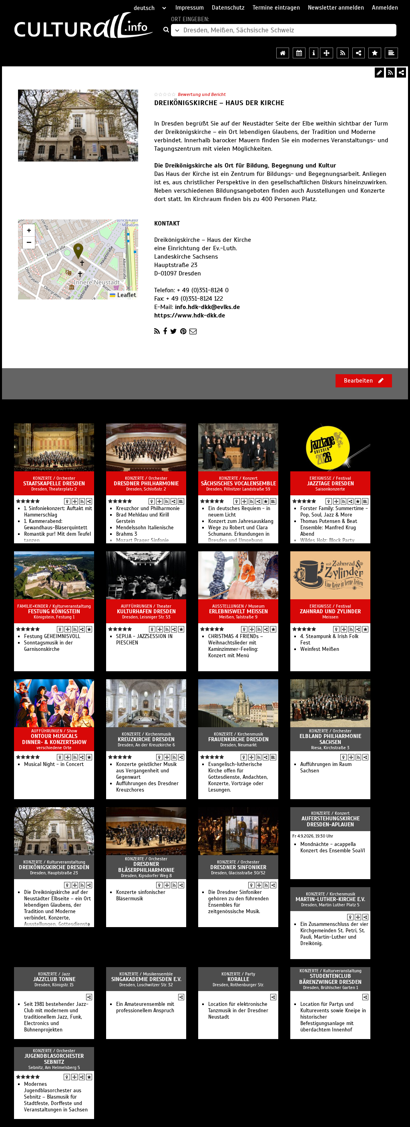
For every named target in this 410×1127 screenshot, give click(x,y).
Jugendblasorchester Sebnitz (54, 1059)
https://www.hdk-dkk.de (189, 315)
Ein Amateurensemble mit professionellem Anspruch (145, 1007)
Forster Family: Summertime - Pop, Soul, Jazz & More (334, 511)
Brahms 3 (126, 534)
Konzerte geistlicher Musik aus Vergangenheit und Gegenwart (146, 770)
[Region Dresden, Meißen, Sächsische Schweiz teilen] (358, 53)
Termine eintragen (276, 7)
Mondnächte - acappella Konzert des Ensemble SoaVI (332, 847)
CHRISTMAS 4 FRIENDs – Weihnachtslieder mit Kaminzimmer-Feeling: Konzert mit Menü (235, 646)
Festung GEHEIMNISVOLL (52, 636)
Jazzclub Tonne (54, 979)
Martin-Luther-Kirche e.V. (330, 899)
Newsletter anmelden (336, 7)
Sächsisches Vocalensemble (238, 484)
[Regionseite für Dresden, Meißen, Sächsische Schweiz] (282, 53)
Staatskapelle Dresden (54, 484)
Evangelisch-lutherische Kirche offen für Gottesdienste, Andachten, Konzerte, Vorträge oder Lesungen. (238, 777)
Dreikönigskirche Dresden (54, 867)
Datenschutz (228, 7)
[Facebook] (165, 331)
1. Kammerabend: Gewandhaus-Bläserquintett (55, 524)
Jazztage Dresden (330, 484)
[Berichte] (181, 501)
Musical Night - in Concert (54, 764)
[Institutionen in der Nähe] (75, 501)
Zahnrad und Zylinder (330, 611)
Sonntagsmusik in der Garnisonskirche (48, 646)
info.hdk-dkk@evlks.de (207, 307)
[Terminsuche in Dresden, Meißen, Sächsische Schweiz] (299, 53)
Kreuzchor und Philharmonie (148, 508)
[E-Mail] (193, 331)
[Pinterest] (183, 331)
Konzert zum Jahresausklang (240, 521)
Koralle (238, 979)
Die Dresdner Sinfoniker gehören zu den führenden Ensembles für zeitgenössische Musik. (238, 902)
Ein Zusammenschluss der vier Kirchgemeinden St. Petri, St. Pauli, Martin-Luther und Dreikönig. (334, 934)
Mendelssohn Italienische (145, 528)
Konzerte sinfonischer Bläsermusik (140, 895)
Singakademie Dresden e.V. (146, 979)
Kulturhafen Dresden (146, 611)
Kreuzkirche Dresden (146, 739)
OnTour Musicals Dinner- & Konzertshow (54, 739)
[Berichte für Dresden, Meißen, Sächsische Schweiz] (391, 53)
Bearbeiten (359, 380)
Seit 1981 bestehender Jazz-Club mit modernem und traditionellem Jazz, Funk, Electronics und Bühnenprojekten (56, 1017)
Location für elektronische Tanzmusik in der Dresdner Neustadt (238, 1010)
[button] (78, 251)
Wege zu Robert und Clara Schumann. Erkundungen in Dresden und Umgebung (238, 534)
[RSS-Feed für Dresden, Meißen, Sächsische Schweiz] (343, 53)
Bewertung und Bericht (202, 94)
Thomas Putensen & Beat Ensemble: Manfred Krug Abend (328, 527)
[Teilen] (401, 73)
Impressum (189, 7)
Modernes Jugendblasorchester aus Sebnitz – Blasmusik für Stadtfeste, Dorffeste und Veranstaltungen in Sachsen (56, 1097)
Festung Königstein (54, 611)
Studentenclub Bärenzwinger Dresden (330, 979)
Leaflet (125, 295)
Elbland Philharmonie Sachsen (330, 739)
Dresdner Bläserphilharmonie (146, 867)
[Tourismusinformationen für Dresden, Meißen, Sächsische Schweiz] (313, 53)
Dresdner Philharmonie (146, 484)
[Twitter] (173, 331)
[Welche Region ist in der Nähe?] (326, 53)
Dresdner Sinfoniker (238, 867)
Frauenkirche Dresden (238, 739)
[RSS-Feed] (390, 73)
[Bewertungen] (266, 501)
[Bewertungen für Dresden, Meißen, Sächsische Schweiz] (374, 53)
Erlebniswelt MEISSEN (238, 611)
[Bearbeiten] (379, 73)
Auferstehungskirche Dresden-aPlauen (330, 822)
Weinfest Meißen (319, 649)
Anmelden (385, 7)
